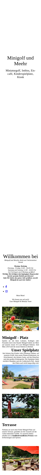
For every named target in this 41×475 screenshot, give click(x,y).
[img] (20, 119)
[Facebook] (6, 286)
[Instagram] (6, 291)
